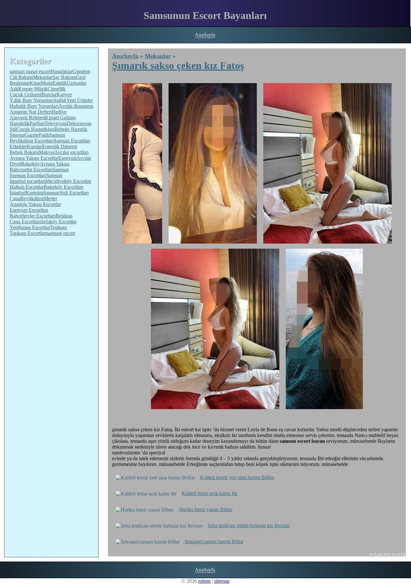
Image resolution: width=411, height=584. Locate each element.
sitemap (222, 581)
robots (204, 581)
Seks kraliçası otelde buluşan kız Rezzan (249, 525)
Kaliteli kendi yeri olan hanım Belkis (237, 477)
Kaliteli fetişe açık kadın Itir (210, 493)
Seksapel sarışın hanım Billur (214, 541)
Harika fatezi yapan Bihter (205, 509)
